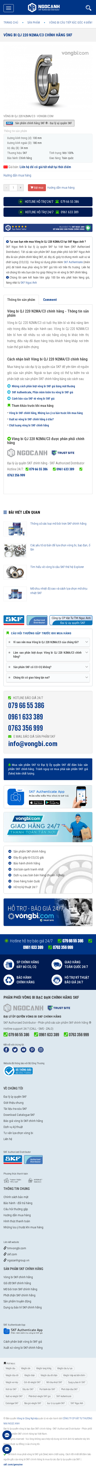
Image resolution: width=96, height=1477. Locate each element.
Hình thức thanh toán (16, 1221)
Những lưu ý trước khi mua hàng (23, 1227)
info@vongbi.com (33, 744)
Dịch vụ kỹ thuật (13, 1127)
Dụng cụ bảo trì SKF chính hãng (22, 1307)
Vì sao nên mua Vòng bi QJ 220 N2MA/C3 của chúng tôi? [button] (44, 642)
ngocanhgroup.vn (18, 1260)
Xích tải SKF (11, 1389)
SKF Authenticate (73, 262)
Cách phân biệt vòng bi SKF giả (22, 1341)
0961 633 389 (65, 469)
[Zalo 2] (7, 1451)
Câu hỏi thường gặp (15, 1209)
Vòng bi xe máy (12, 1382)
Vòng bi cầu (10, 1368)
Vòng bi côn (25, 1368)
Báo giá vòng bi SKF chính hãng (23, 1121)
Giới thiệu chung (13, 1102)
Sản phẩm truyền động (17, 1301)
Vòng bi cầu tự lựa (64, 1368)
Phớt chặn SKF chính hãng (19, 1295)
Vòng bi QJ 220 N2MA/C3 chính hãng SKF (37, 35)
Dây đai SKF (28, 1389)
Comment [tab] (50, 300)
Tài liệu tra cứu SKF (15, 1108)
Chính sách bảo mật (15, 1197)
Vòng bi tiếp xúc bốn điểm (74, 1375)
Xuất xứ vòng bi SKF (14, 1396)
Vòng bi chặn (29, 1375)
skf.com (12, 1254)
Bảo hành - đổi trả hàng (17, 1203)
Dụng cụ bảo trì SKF (76, 1382)
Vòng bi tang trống (43, 1368)
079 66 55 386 (38, 469)
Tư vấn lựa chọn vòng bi (18, 1133)
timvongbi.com (16, 1248)
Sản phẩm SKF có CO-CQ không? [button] (30, 667)
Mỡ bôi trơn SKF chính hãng (20, 1289)
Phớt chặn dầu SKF (69, 1389)
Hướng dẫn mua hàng (17, 175)
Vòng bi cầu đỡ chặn (49, 1375)
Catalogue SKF (12, 1403)
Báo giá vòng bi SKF (32, 1403)
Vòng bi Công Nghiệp (27, 1418)
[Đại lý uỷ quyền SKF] (40, 453)
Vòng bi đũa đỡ (12, 1375)
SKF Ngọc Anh (29, 282)
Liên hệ (7, 1139)
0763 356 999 (16, 475)
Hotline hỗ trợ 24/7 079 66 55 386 (51, 202)
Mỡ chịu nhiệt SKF (54, 1382)
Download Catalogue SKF (19, 1115)
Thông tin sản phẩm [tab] (21, 300)
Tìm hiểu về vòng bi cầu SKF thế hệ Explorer (57, 567)
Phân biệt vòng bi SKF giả (39, 1396)
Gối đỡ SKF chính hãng (17, 1283)
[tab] (48, 642)
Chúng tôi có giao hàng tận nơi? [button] (30, 677)
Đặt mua (38, 187)
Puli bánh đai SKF (47, 1389)
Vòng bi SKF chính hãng (18, 1277)
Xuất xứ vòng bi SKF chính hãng (23, 1347)
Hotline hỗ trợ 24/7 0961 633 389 (51, 212)
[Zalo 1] (7, 1437)
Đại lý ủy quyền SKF (15, 1096)
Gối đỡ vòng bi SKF (32, 1382)
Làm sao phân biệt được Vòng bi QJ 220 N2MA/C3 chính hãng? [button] (46, 654)
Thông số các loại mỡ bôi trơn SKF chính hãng (58, 523)
